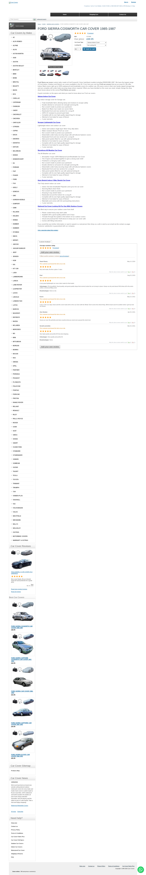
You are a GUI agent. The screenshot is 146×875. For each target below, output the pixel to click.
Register (133, 2)
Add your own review (50, 252)
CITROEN (16, 126)
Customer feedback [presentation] (44, 242)
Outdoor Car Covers (17, 843)
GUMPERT (16, 204)
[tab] (45, 242)
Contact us (14, 826)
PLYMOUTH (17, 382)
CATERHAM (17, 102)
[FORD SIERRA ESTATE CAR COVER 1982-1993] (23, 741)
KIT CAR (15, 268)
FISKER (15, 175)
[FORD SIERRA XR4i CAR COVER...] (58, 73)
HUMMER (16, 228)
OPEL (15, 366)
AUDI (14, 57)
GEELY (15, 187)
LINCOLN (16, 297)
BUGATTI (16, 86)
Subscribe (20, 811)
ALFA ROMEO (17, 41)
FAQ (12, 857)
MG (14, 333)
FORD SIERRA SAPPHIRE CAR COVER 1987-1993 (21, 723)
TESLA (15, 475)
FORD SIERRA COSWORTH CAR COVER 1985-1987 (21, 627)
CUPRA (15, 130)
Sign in (126, 2)
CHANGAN (16, 106)
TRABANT (16, 483)
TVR (14, 491)
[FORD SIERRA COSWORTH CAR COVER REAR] (50, 73)
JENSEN (15, 256)
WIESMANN (17, 520)
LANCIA (15, 281)
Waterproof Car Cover (18, 850)
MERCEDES (17, 329)
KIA (14, 264)
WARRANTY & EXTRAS (20, 540)
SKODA (15, 439)
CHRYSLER (16, 122)
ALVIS (15, 49)
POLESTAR (16, 386)
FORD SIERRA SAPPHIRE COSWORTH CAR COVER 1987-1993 (21, 659)
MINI (14, 337)
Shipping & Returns (17, 854)
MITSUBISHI (17, 341)
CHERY (15, 110)
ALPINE (15, 45)
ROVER (15, 423)
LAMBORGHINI (18, 277)
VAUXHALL (16, 500)
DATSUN (15, 147)
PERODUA (16, 374)
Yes (129, 271)
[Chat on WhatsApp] (140, 869)
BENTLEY (16, 70)
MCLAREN (16, 325)
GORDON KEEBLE (19, 199)
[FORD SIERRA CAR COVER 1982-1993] (23, 678)
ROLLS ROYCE (18, 418)
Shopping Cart (93, 14)
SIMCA (15, 435)
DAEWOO (16, 139)
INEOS (15, 236)
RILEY (15, 414)
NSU (14, 358)
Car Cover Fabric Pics (18, 836)
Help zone (14, 823)
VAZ (14, 504)
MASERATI (16, 313)
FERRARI (16, 167)
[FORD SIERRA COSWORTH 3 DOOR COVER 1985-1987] (23, 613)
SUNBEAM (16, 463)
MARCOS (16, 309)
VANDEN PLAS (18, 496)
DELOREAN (17, 151)
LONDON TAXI (17, 301)
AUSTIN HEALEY (18, 66)
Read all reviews (16, 591)
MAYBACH (16, 317)
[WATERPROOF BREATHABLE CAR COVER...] (66, 73)
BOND (15, 78)
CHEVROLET (17, 114)
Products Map (15, 770)
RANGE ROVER (18, 402)
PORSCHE (16, 394)
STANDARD (16, 451)
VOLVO (15, 512)
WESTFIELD (17, 516)
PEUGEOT (16, 378)
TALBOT (15, 471)
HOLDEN (16, 216)
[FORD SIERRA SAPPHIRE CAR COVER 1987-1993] (23, 709)
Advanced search (41, 19)
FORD (44, 24)
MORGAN (16, 345)
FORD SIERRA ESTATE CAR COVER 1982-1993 (20, 755)
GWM (14, 208)
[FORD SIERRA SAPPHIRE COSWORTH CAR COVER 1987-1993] (23, 644)
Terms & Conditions (17, 833)
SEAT (14, 431)
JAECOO (16, 244)
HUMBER (16, 224)
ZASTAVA (16, 532)
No (133, 271)
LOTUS (15, 305)
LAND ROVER (17, 285)
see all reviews (64, 256)
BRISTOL (16, 82)
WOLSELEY (17, 528)
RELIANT (16, 406)
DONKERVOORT (18, 159)
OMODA (15, 362)
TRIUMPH (16, 487)
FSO (14, 183)
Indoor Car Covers (16, 847)
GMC (14, 195)
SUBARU (16, 459)
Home (39, 24)
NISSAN (15, 354)
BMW (14, 74)
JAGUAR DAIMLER (19, 248)
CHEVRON (16, 118)
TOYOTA (15, 479)
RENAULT (16, 410)
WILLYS (15, 524)
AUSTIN (15, 62)
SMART (15, 443)
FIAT (14, 171)
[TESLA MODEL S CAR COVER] (21, 570)
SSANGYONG (17, 447)
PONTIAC (16, 390)
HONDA (15, 220)
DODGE (15, 155)
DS (14, 163)
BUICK (15, 90)
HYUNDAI (16, 232)
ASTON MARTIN (18, 53)
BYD (14, 94)
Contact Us (122, 14)
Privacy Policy (15, 830)
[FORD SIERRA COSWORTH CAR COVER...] (42, 73)
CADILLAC (16, 98)
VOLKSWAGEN (18, 508)
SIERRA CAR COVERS (53, 24)
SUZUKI (15, 467)
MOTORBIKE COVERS (20, 536)
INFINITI (15, 240)
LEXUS (15, 293)
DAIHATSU (16, 143)
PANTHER (16, 370)
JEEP (14, 252)
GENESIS (16, 191)
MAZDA (15, 321)
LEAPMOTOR (17, 289)
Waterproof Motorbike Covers (19, 805)
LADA (15, 272)
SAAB (15, 427)
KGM (14, 260)
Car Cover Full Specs (17, 840)
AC (14, 37)
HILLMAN (16, 212)
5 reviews (90, 33)
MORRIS (15, 350)
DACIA (15, 135)
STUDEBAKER (17, 455)
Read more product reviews (19, 589)
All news (13, 811)
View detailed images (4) (56, 66)
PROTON (16, 398)
